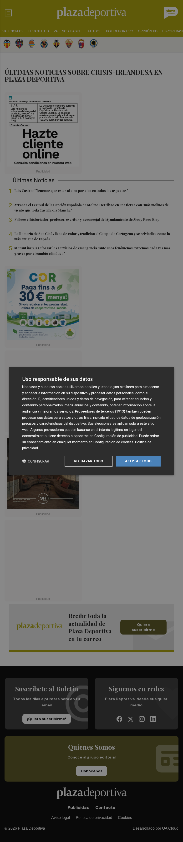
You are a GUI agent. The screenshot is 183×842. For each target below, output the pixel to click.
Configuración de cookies (113, 442)
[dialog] (91, 421)
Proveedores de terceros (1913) (100, 411)
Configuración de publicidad (115, 436)
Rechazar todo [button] (88, 461)
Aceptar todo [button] (138, 461)
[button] (35, 461)
